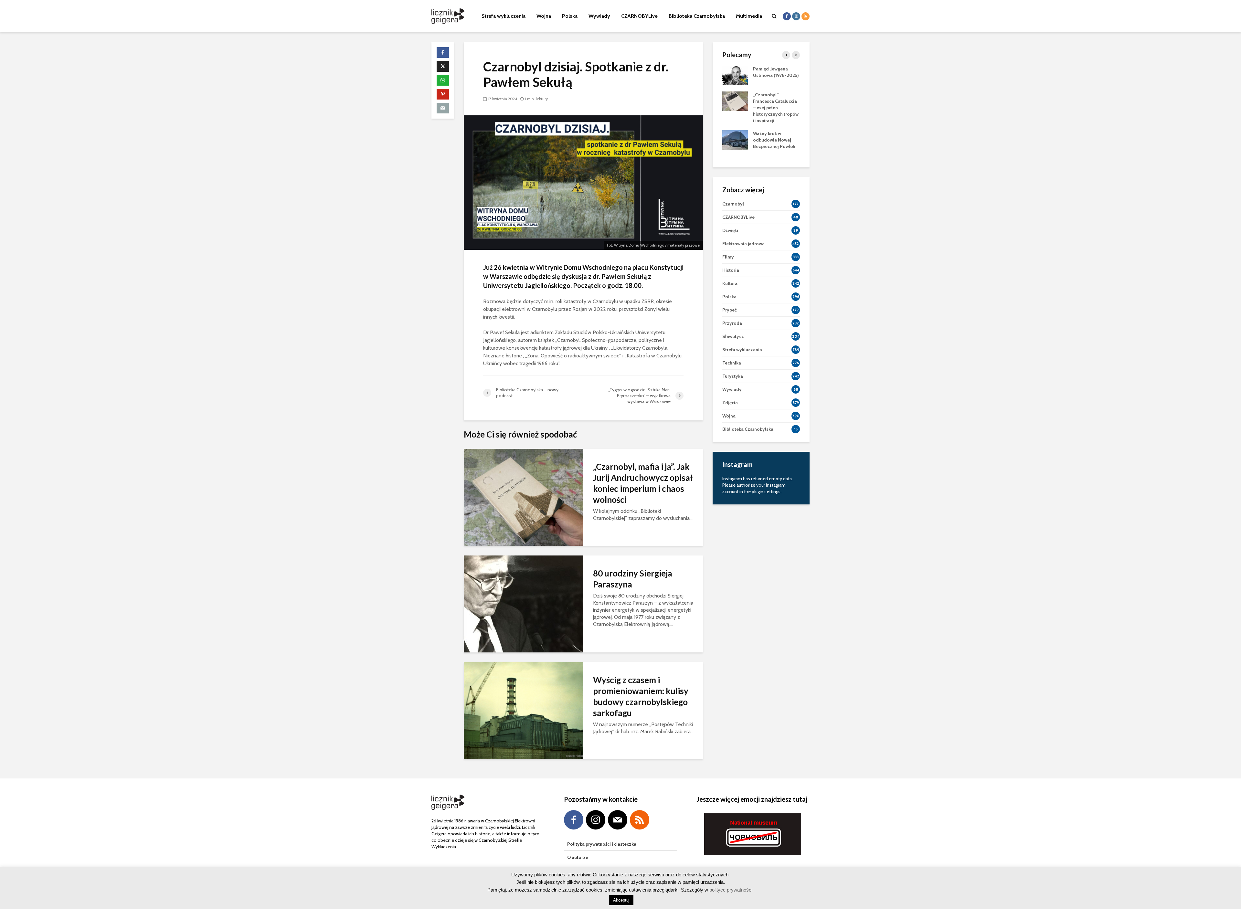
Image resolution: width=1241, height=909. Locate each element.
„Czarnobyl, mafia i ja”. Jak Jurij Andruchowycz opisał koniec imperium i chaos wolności (643, 483)
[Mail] (617, 820)
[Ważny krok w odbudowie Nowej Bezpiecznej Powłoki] (735, 139)
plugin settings (766, 491)
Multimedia (749, 16)
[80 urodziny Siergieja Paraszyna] (523, 603)
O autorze (577, 857)
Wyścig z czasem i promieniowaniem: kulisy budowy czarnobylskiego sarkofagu (640, 696)
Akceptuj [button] (621, 900)
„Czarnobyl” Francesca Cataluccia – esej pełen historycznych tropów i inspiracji (776, 107)
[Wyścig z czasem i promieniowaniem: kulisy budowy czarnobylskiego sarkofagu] (523, 710)
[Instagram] (595, 820)
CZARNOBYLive (639, 16)
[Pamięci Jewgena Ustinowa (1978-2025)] (735, 75)
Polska (570, 16)
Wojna (543, 16)
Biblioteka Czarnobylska (697, 16)
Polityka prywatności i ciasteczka (601, 844)
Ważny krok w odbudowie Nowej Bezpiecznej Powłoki (775, 140)
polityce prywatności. (731, 890)
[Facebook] (573, 820)
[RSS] (639, 820)
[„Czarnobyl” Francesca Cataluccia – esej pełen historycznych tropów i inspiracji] (735, 100)
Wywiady (599, 16)
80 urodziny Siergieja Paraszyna (632, 578)
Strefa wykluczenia (503, 16)
